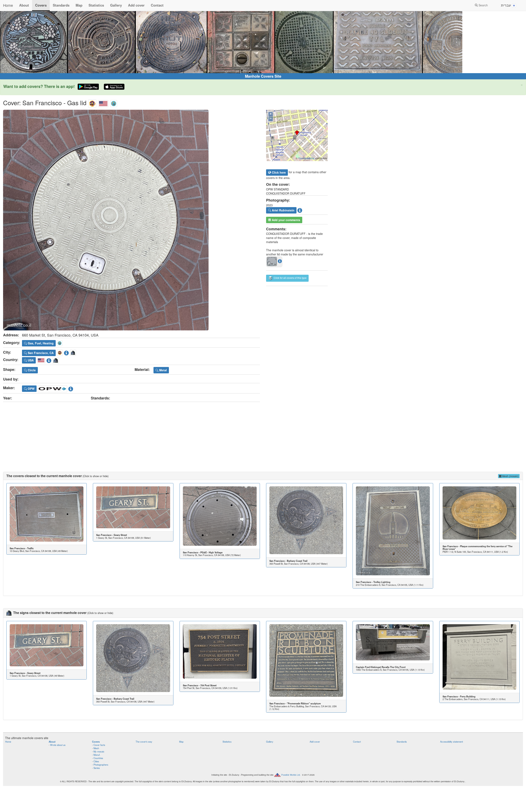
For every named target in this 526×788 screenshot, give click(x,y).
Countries (98, 758)
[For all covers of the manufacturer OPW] (52, 388)
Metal (162, 370)
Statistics (96, 5)
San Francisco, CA (40, 353)
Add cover (136, 5)
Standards (61, 5)
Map (79, 5)
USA (30, 360)
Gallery (116, 5)
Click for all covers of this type (290, 277)
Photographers (100, 764)
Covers (41, 5)
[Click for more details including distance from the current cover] (280, 261)
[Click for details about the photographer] (299, 210)
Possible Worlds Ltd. (291, 774)
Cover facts (99, 744)
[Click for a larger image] (131, 220)
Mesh (96, 748)
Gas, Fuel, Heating (40, 343)
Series (96, 768)
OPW (31, 389)
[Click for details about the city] (66, 352)
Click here (278, 172)
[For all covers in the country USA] (103, 102)
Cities (96, 761)
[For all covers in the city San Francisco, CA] (92, 102)
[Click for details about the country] (48, 359)
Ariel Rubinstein (282, 210)
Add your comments (285, 220)
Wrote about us (58, 744)
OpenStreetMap (306, 158)
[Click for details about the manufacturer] (70, 388)
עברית (506, 5)
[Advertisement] (263, 432)
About (24, 5)
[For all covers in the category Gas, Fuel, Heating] (113, 102)
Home (8, 5)
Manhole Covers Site (263, 76)
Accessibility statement (451, 741)
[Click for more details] (46, 514)
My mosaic (98, 751)
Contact (157, 5)
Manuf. (96, 754)
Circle (31, 370)
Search (483, 5)
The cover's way (144, 741)
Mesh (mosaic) (510, 476)
